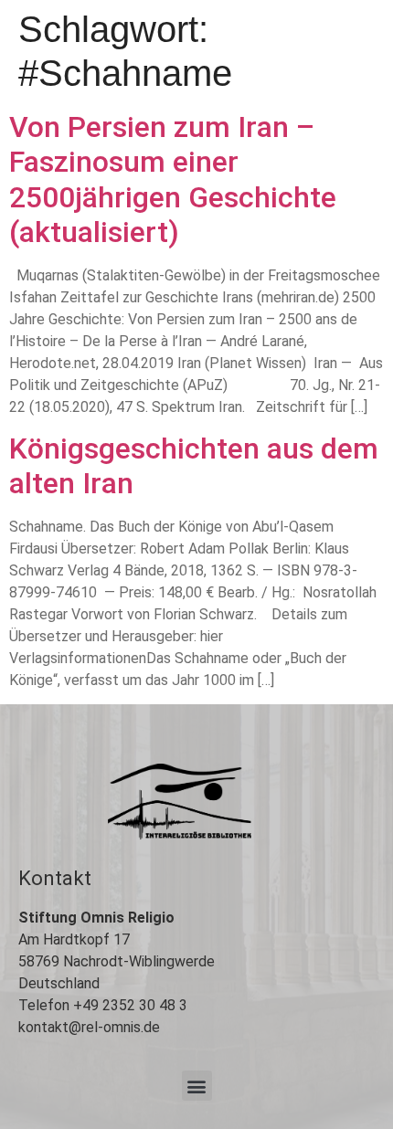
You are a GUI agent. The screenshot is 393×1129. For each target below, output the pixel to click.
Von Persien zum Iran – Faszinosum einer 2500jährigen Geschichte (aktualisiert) (172, 179)
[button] (197, 1086)
